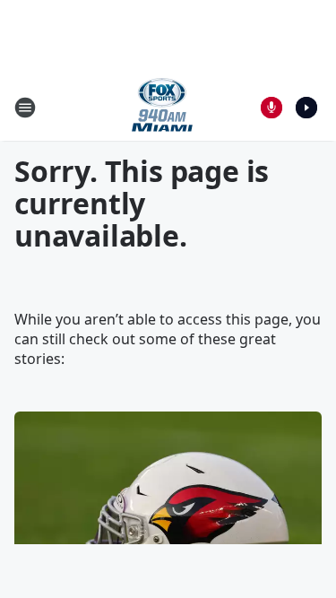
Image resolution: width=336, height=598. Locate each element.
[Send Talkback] (271, 107)
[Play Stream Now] (306, 107)
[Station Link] (162, 107)
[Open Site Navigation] (25, 107)
